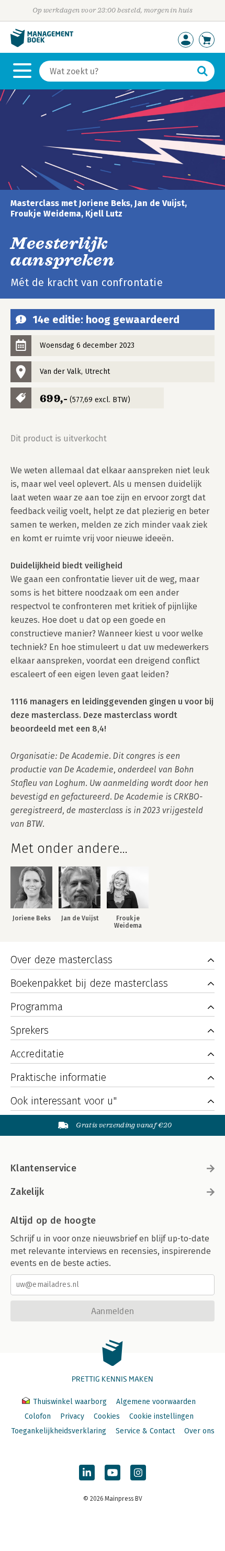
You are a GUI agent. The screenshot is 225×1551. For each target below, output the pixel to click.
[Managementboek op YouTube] (112, 1472)
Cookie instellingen (161, 1416)
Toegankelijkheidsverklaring (58, 1431)
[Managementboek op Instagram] (138, 1472)
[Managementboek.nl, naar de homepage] (41, 44)
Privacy (72, 1416)
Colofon (38, 1416)
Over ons (199, 1431)
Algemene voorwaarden (156, 1401)
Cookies (107, 1416)
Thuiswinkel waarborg (70, 1401)
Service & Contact (145, 1431)
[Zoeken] (202, 71)
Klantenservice (43, 1168)
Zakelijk (27, 1192)
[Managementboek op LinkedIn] (87, 1472)
